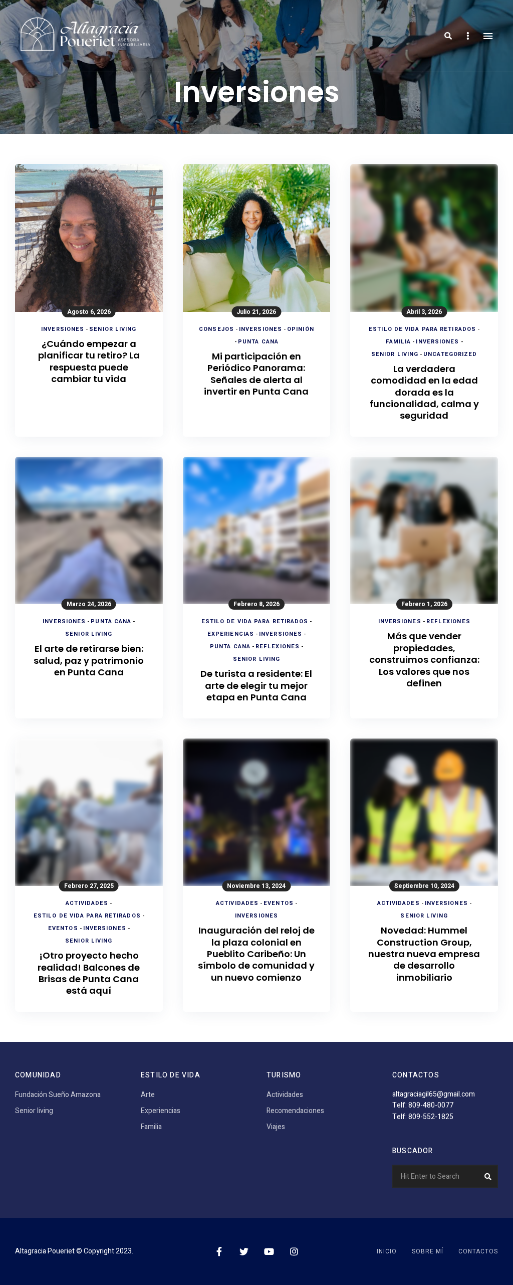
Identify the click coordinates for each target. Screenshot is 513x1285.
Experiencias (230, 634)
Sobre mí (427, 1251)
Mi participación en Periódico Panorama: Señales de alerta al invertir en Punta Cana (256, 374)
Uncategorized (450, 354)
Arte (148, 1094)
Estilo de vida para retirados (422, 329)
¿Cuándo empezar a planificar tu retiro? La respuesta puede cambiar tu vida (89, 361)
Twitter (243, 1251)
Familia (398, 341)
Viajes (276, 1127)
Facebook (218, 1251)
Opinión (300, 329)
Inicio (387, 1251)
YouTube (269, 1251)
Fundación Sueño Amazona (58, 1094)
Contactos (478, 1251)
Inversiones (62, 329)
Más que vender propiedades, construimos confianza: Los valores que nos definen (424, 659)
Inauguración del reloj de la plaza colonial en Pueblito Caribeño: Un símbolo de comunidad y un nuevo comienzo (256, 954)
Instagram (294, 1251)
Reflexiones (277, 646)
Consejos (216, 329)
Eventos (63, 928)
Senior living (112, 329)
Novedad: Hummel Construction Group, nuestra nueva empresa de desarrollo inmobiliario (424, 954)
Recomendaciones (295, 1111)
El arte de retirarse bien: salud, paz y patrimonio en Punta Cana (89, 660)
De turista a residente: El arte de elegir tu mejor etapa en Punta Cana (256, 685)
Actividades (87, 903)
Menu (488, 36)
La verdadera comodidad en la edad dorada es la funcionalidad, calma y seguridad (424, 392)
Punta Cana (258, 341)
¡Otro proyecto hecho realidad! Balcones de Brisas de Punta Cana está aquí (89, 973)
